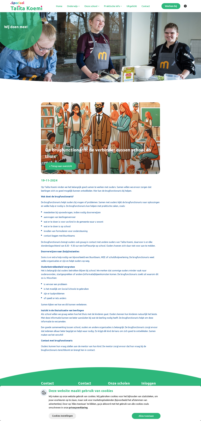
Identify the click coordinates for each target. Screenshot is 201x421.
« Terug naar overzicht (60, 166)
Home (59, 6)
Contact (146, 6)
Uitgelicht (132, 6)
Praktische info (112, 6)
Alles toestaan (146, 416)
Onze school (91, 6)
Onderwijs (72, 6)
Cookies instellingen (62, 416)
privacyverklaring (78, 407)
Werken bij (171, 6)
